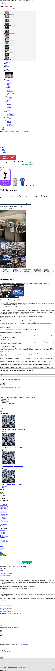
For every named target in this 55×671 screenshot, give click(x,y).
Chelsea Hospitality (2, 532)
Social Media (3, 404)
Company (1, 625)
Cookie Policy (2, 548)
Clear (21, 206)
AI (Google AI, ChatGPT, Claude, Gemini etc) (8, 403)
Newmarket (1, 519)
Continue (1, 670)
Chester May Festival (3, 508)
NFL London (2, 520)
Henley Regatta (2, 516)
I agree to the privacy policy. (5, 399)
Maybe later (4, 670)
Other (2, 408)
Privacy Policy (17, 566)
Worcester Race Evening (3, 540)
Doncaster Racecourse (3, 511)
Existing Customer (4, 406)
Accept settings (2, 573)
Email (1, 630)
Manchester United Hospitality (4, 536)
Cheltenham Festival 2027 (3, 507)
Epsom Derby (2, 513)
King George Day (2, 517)
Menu (14, 8)
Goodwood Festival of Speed (4, 514)
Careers (1, 549)
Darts (0, 510)
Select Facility (2, 206)
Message (1, 386)
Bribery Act (1, 553)
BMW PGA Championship (3, 505)
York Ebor (1, 525)
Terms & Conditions (3, 547)
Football (7, 131)
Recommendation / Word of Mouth (6, 651)
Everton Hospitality (2, 533)
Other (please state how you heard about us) (6, 409)
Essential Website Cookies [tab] (3, 584)
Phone (2, 385)
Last (10, 375)
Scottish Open (2, 523)
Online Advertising (4, 652)
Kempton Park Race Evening (4, 541)
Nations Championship (3, 518)
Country (2, 383)
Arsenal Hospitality (2, 530)
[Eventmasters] (6, 8)
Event (2, 407)
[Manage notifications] (53, 669)
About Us (1, 546)
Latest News (1, 552)
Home (4, 131)
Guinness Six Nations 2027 (3, 524)
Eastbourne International (3, 512)
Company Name (2, 378)
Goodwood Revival (2, 515)
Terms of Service (22, 566)
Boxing (1, 503)
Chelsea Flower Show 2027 (4, 506)
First (1, 375)
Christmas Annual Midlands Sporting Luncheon (6, 509)
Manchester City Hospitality (4, 535)
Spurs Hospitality (11, 131)
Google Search (4, 402)
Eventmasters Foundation (3, 550)
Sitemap (1, 551)
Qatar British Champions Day (4, 521)
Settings (11, 573)
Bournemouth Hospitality (3, 531)
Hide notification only (7, 573)
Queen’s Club (2, 522)
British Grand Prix (2, 502)
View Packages (5, 432)
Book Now (1, 209)
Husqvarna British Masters (3, 504)
